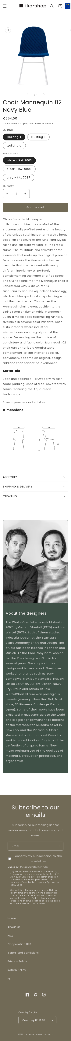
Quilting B (38, 137)
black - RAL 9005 (19, 169)
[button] (5, 6)
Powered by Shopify (44, 1034)
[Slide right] (44, 94)
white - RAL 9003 (19, 160)
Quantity (8, 186)
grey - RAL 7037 (18, 177)
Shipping (23, 123)
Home (12, 918)
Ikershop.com (39, 882)
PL (9, 978)
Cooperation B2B (19, 944)
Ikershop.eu (29, 1034)
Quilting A (14, 137)
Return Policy (17, 970)
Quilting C (14, 145)
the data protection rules (34, 866)
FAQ (10, 935)
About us (14, 927)
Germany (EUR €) (33, 1020)
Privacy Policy (17, 961)
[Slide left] (27, 94)
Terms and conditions (23, 953)
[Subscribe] (59, 846)
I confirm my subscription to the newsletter (38, 858)
